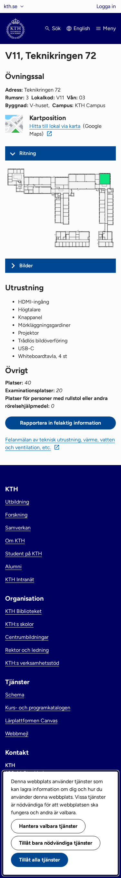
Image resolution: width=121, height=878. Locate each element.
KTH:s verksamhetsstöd (32, 663)
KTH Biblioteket (23, 611)
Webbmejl (16, 733)
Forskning (16, 515)
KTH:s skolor (19, 624)
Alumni (13, 566)
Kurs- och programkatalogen (37, 708)
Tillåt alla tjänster (39, 860)
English (82, 28)
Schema (14, 695)
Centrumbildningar (26, 637)
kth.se (10, 6)
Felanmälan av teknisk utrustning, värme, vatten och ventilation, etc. (60, 443)
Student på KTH (23, 553)
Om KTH (15, 541)
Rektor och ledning (27, 650)
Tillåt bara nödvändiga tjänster (55, 843)
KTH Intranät (19, 579)
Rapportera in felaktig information (60, 423)
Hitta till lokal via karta (54, 126)
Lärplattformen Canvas (31, 720)
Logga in (106, 6)
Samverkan (18, 528)
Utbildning (17, 502)
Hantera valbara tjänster (48, 826)
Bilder (26, 265)
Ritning (27, 153)
